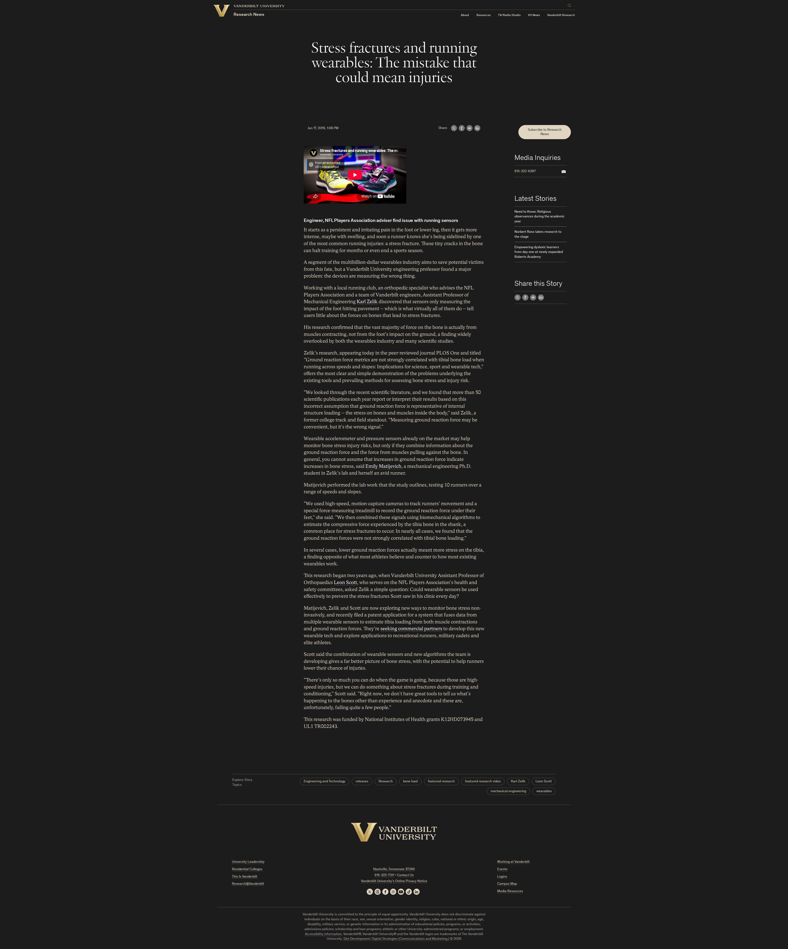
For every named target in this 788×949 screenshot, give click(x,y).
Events (502, 869)
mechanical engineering (508, 791)
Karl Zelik (367, 302)
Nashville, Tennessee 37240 (394, 869)
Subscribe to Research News (544, 132)
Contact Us (405, 875)
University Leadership (248, 862)
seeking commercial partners (411, 629)
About (465, 15)
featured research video (483, 781)
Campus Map (507, 884)
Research (386, 781)
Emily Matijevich (383, 466)
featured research (441, 781)
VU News (534, 15)
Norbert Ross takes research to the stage (537, 234)
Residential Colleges (247, 869)
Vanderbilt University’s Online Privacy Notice (394, 881)
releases (362, 781)
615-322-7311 (384, 875)
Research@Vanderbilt (248, 884)
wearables (544, 791)
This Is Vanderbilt (244, 877)
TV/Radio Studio (509, 15)
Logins (502, 877)
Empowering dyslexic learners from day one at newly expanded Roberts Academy (538, 252)
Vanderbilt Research (561, 15)
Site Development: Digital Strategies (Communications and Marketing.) (396, 939)
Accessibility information (323, 934)
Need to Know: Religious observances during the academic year (539, 217)
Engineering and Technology (324, 781)
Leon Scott (345, 582)
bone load (410, 781)
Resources (483, 15)
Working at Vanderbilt (513, 862)
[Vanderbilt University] (394, 832)
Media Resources (510, 891)
